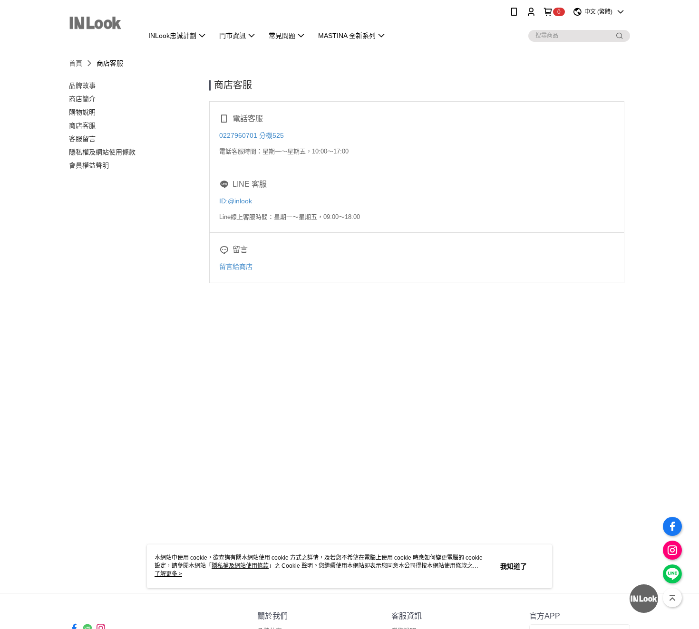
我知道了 (513, 566)
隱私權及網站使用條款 (240, 565)
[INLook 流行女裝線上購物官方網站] (100, 25)
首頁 (75, 63)
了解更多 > (168, 574)
